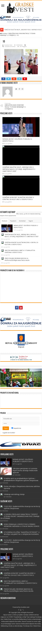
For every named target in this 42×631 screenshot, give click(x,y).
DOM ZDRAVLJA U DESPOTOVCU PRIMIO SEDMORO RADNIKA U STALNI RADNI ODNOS (21, 525)
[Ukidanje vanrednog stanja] (1, 494)
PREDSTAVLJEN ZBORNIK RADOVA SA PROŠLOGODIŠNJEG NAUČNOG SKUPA (18, 590)
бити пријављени (10, 215)
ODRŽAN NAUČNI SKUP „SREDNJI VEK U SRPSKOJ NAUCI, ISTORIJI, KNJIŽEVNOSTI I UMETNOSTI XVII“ (18, 169)
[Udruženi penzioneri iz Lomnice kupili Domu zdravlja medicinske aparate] (6, 471)
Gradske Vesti (8, 45)
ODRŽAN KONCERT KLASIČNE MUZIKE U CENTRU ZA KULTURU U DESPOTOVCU (18, 198)
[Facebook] (17, 307)
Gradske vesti (25, 607)
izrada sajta (25, 628)
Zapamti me (17, 428)
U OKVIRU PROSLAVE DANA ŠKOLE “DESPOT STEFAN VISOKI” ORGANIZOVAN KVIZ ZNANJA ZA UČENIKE (19, 516)
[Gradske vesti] (21, 8)
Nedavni (4, 221)
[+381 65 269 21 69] (25, 307)
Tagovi (30, 221)
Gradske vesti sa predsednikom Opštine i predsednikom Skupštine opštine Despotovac (21, 479)
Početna (4, 33)
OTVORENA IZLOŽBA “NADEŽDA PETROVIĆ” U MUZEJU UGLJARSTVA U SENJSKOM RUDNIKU (22, 533)
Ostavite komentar (10, 46)
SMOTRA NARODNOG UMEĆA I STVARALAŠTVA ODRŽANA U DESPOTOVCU (20, 582)
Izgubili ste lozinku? (9, 433)
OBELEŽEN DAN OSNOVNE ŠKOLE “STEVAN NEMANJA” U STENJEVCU (15, 106)
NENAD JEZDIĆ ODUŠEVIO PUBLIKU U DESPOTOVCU (23, 460)
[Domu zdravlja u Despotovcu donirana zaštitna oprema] (1, 486)
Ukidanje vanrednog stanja (14, 494)
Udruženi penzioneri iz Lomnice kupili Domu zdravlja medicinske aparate (25, 470)
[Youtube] (21, 307)
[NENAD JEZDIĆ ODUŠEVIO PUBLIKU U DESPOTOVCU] (6, 462)
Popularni (13, 221)
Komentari (22, 221)
